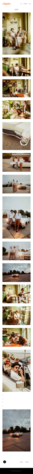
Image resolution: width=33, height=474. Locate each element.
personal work (25, 3)
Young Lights (20, 470)
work (21, 3)
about (30, 3)
